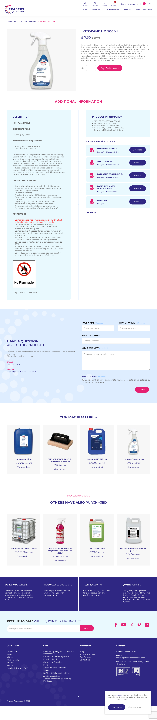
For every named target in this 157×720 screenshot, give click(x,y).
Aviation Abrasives (51, 676)
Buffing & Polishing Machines (56, 673)
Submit (141, 390)
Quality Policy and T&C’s (17, 668)
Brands (127, 9)
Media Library (13, 660)
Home (9, 22)
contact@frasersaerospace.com (130, 657)
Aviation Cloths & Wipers (54, 668)
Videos (10, 657)
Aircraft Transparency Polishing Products (57, 680)
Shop (85, 9)
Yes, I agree (117, 707)
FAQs (9, 654)
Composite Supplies (52, 662)
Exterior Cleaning (51, 659)
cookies (118, 695)
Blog (138, 9)
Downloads (12, 652)
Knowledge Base (112, 9)
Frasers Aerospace (14, 9)
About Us (96, 9)
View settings (134, 707)
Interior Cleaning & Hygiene (56, 657)
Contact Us (85, 660)
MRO (16, 22)
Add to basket (112, 68)
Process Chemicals (28, 22)
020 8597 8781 (126, 652)
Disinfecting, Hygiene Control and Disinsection (58, 653)
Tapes (46, 670)
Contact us (147, 9)
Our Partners (85, 657)
